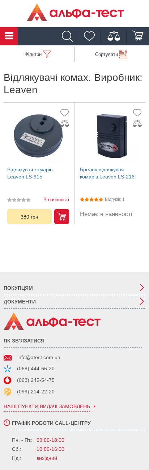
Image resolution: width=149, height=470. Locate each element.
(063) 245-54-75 (36, 380)
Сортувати (106, 54)
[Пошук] (69, 36)
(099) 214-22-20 (36, 391)
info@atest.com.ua (38, 357)
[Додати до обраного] (66, 112)
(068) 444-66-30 (36, 368)
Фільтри (33, 54)
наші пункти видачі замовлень (47, 406)
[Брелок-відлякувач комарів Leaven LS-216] (111, 135)
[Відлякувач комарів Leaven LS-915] (38, 135)
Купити (61, 216)
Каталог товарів (9, 36)
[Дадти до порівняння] (66, 123)
